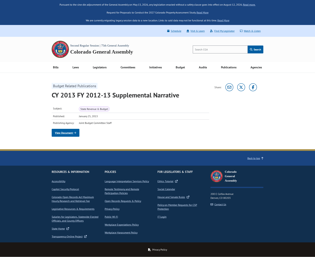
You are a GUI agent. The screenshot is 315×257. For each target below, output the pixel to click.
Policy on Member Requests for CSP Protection (177, 206)
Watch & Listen (252, 31)
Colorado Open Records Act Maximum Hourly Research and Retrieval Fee (73, 199)
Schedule (176, 31)
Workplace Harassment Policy (121, 232)
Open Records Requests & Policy (123, 201)
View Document (64, 132)
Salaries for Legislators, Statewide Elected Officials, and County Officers (75, 218)
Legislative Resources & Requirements (73, 208)
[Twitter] (241, 87)
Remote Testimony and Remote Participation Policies (122, 191)
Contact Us (220, 204)
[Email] (229, 87)
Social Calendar (166, 189)
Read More (203, 12)
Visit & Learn (197, 31)
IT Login (162, 216)
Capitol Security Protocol (65, 189)
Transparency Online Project (67, 236)
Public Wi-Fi (111, 216)
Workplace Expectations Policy (122, 224)
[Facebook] (253, 87)
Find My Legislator (224, 31)
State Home (58, 228)
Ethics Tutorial (165, 181)
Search (257, 49)
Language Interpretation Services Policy (127, 181)
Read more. (249, 4)
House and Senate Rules (171, 197)
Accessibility (58, 181)
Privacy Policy (112, 208)
